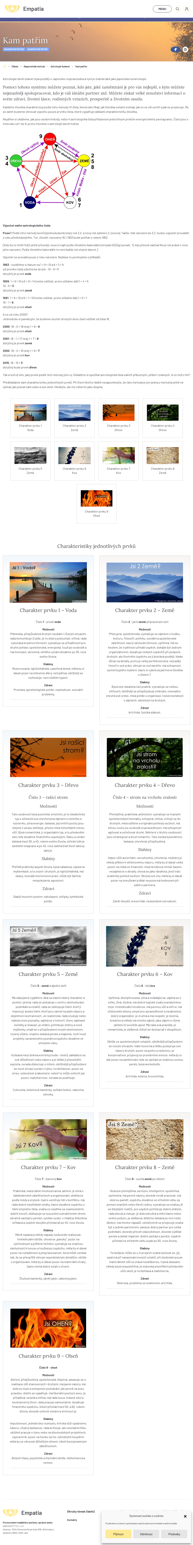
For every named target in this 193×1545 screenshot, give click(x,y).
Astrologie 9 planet (60, 66)
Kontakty (72, 1519)
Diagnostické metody (14, 49)
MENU (162, 9)
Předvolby (174, 1534)
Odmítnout (146, 1534)
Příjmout (118, 1534)
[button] (185, 1516)
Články (15, 66)
